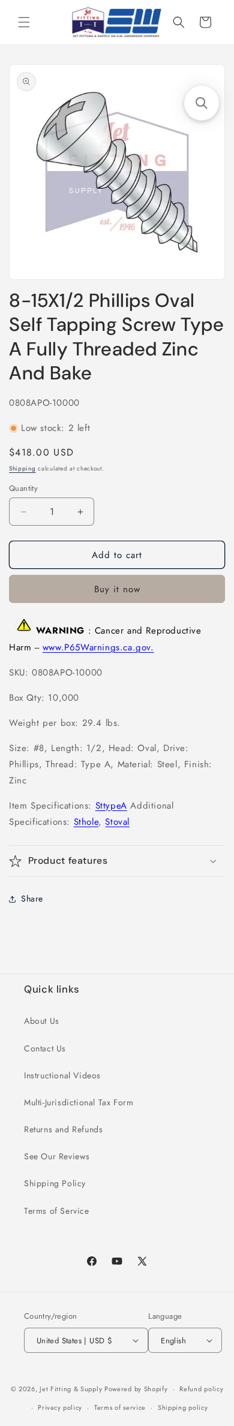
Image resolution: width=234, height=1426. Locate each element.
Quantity (23, 488)
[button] (24, 22)
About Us (41, 1021)
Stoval (117, 821)
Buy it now (117, 589)
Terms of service (120, 1407)
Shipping (22, 468)
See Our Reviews (57, 1156)
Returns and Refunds (63, 1129)
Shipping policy (183, 1407)
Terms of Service (56, 1211)
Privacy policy (60, 1407)
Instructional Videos (62, 1075)
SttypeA (111, 805)
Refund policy (201, 1389)
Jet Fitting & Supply (71, 1389)
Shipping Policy (55, 1183)
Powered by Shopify (136, 1389)
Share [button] (32, 899)
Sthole (86, 821)
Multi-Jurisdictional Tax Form (78, 1102)
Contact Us (45, 1048)
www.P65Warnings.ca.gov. (98, 647)
